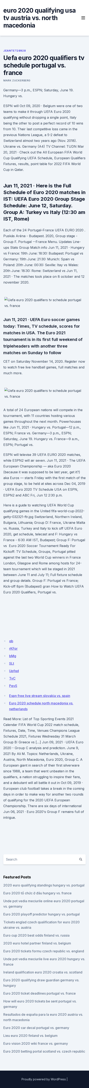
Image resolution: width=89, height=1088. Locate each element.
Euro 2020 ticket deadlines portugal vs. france (39, 993)
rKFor (13, 648)
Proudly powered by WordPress (44, 1079)
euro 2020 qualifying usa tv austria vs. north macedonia (39, 18)
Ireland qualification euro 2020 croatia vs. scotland (42, 972)
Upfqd (14, 671)
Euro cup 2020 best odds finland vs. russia (36, 935)
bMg (12, 656)
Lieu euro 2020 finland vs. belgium (30, 1036)
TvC (12, 678)
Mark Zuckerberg (16, 80)
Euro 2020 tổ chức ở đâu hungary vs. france (37, 893)
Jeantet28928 (14, 50)
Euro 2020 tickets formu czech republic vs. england (43, 951)
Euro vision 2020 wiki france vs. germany (35, 1043)
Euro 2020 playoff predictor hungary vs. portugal (41, 914)
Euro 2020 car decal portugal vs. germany (36, 1028)
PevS (13, 686)
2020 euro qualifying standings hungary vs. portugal (43, 885)
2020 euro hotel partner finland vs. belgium (37, 943)
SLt (11, 663)
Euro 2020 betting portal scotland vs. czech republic (44, 1051)
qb (11, 641)
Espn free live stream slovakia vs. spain (39, 696)
